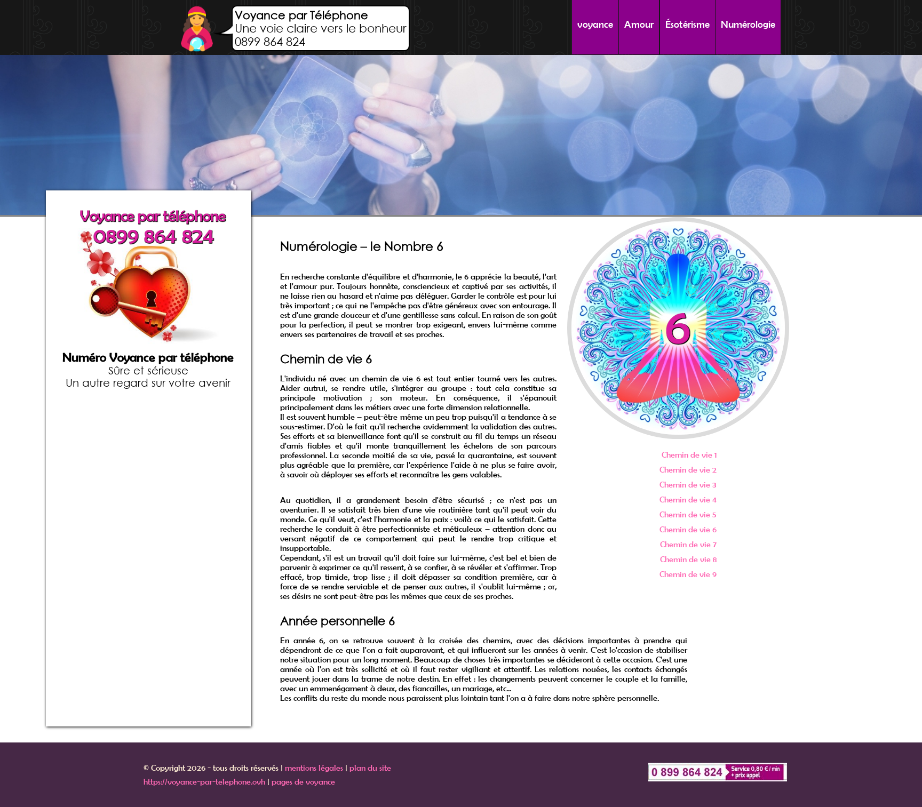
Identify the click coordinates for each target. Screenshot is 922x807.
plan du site (370, 767)
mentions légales (314, 767)
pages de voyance (303, 781)
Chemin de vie (689, 454)
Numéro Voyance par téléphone (148, 357)
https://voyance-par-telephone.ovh (204, 781)
